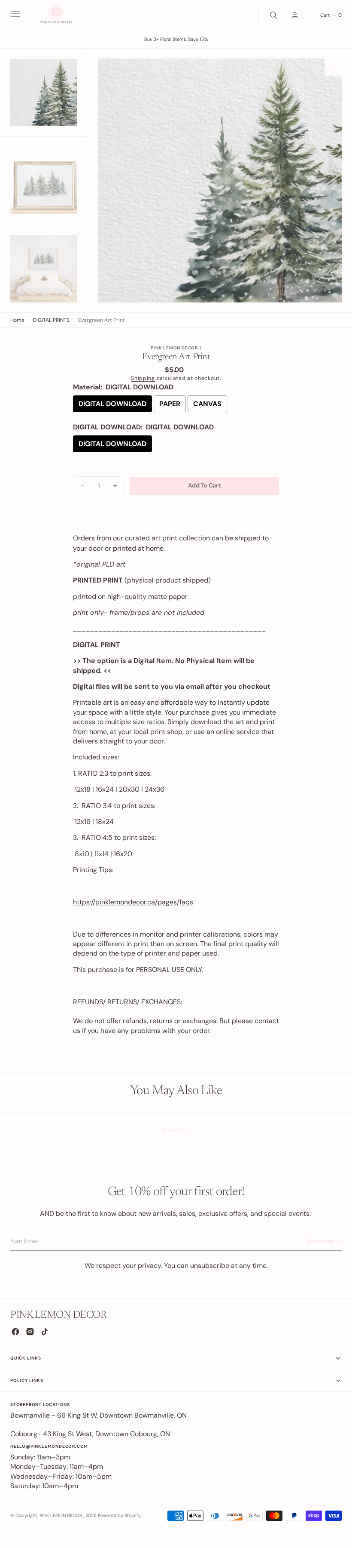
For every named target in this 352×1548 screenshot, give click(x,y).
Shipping (143, 378)
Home (17, 320)
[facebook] (15, 1331)
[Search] (272, 15)
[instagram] (30, 1331)
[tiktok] (44, 1331)
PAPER (169, 403)
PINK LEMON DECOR (61, 1515)
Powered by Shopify (119, 1515)
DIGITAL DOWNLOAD (112, 403)
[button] (14, 15)
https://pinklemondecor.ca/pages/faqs (133, 902)
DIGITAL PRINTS (51, 320)
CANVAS (207, 403)
